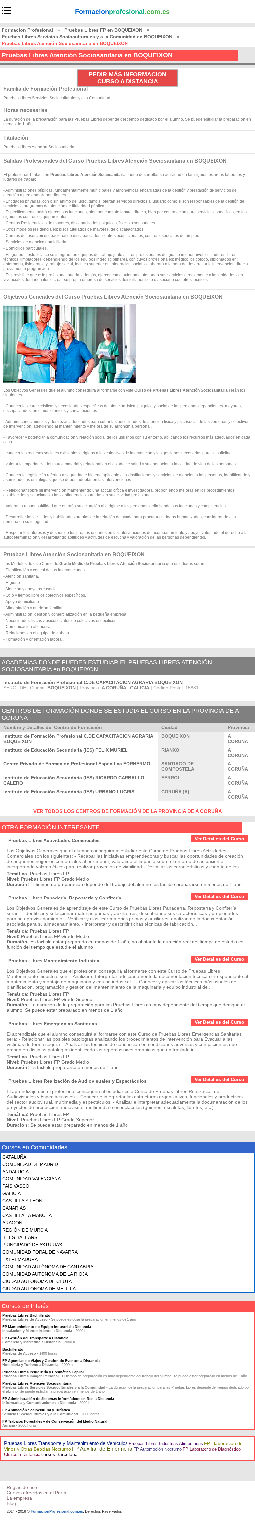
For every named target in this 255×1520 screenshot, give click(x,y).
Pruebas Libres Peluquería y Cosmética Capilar (43, 1372)
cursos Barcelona (59, 1454)
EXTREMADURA (20, 1259)
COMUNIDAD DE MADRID (30, 1164)
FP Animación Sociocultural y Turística (36, 1410)
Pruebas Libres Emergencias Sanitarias (52, 1023)
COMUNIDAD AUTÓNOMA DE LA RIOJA (45, 1274)
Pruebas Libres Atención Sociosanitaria (36, 1383)
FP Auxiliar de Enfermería (102, 1448)
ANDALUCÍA (15, 1171)
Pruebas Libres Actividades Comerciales (54, 840)
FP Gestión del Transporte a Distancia (35, 1338)
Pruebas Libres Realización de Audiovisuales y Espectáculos (77, 1081)
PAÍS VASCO (15, 1186)
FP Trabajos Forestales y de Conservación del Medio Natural (54, 1421)
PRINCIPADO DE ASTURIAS (32, 1244)
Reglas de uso (22, 1487)
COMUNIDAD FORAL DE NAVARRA (40, 1252)
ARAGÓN (12, 1222)
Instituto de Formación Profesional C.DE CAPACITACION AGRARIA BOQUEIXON (93, 682)
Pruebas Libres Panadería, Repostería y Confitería (64, 897)
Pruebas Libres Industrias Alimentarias (166, 1443)
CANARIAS (14, 1208)
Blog (11, 1503)
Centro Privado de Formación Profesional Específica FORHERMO (76, 763)
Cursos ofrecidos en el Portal (37, 1492)
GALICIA (11, 1193)
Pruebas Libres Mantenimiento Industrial (54, 960)
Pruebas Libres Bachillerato (26, 1315)
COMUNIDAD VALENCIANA (31, 1178)
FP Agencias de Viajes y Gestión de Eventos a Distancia (51, 1361)
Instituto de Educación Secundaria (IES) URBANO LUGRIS (68, 791)
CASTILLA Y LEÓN (22, 1200)
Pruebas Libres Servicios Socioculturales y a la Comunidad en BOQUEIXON (87, 36)
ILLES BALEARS (19, 1237)
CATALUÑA (14, 1157)
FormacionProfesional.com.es (57, 1511)
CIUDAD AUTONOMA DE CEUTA (37, 1281)
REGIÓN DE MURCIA (25, 1230)
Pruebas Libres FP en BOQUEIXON (103, 30)
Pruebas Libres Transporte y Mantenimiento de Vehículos (66, 1443)
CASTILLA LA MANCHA (27, 1215)
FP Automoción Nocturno (157, 1449)
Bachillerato (12, 1349)
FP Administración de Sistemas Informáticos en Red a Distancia (58, 1399)
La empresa (19, 1498)
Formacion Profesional (27, 30)
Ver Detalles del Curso (219, 838)
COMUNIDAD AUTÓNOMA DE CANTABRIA (47, 1266)
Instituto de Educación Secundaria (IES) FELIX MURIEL (65, 750)
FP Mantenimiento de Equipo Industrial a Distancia (46, 1327)
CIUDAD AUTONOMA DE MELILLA (39, 1288)
